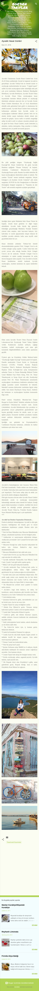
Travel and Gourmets (14, 842)
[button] (36, 41)
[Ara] (36, 4)
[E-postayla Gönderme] (7, 838)
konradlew (17, 987)
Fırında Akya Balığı (10, 956)
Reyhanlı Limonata (10, 932)
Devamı (34, 925)
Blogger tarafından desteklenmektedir (21, 983)
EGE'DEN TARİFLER (19, 6)
